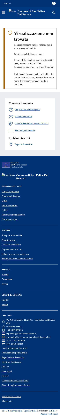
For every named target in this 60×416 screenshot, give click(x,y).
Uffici (4, 200)
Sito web (5, 411)
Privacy (5, 366)
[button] (7, 3)
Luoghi (5, 300)
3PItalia (52, 411)
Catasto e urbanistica (11, 244)
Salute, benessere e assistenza (15, 254)
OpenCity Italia (30, 411)
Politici (5, 210)
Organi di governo (10, 191)
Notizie (5, 274)
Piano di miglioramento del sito (16, 385)
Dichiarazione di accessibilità (15, 380)
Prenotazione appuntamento (14, 352)
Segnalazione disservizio (13, 357)
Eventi (5, 304)
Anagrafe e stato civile (12, 235)
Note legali (7, 371)
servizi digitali (17, 411)
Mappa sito (7, 401)
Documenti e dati (9, 219)
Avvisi (5, 284)
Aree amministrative (11, 196)
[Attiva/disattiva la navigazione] (3, 12)
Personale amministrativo (13, 214)
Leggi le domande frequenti (14, 348)
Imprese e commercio (11, 249)
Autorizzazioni (8, 240)
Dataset (5, 376)
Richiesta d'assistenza (11, 362)
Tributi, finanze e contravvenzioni (17, 258)
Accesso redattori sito (49, 414)
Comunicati (7, 279)
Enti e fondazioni (9, 205)
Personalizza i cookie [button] (11, 396)
